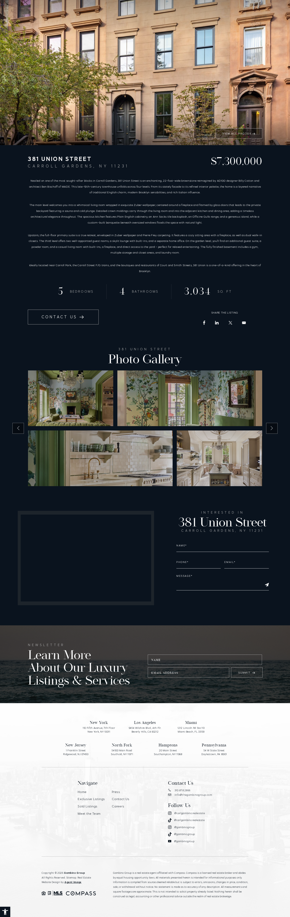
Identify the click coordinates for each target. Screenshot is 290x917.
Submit (244, 672)
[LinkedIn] (217, 323)
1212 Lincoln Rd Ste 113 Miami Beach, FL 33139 (191, 729)
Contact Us (59, 316)
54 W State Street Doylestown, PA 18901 (214, 752)
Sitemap (71, 877)
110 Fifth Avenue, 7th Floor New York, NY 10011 (99, 729)
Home (82, 792)
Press (116, 792)
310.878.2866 (182, 790)
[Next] (272, 428)
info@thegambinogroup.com (193, 794)
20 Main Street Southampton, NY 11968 (168, 752)
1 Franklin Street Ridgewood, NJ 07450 (75, 752)
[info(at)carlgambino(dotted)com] (244, 322)
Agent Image (73, 882)
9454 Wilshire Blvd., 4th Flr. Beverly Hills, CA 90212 (145, 729)
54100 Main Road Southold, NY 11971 (122, 752)
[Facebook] (204, 323)
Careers (118, 806)
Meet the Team (89, 814)
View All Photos (237, 133)
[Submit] (267, 585)
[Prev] (18, 428)
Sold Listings (87, 806)
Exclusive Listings (91, 799)
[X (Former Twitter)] (230, 322)
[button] (5, 912)
